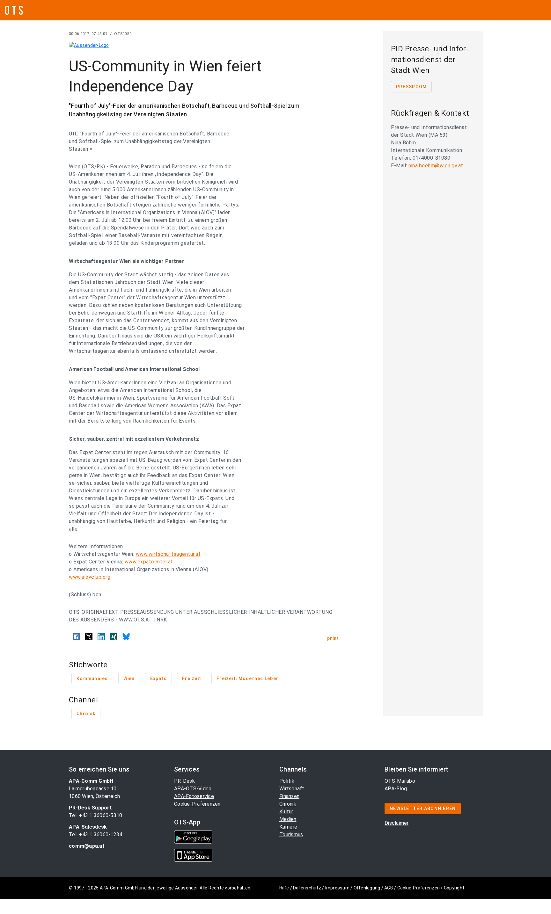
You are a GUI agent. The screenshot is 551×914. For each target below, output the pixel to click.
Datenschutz (307, 887)
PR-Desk (184, 781)
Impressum (337, 887)
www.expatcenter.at (149, 562)
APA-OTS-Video (192, 789)
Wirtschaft (292, 789)
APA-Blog (396, 789)
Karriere (288, 827)
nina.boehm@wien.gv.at (435, 166)
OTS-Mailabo (400, 781)
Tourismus (291, 834)
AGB (388, 887)
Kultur (286, 812)
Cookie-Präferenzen (197, 804)
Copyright (454, 887)
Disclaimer (397, 823)
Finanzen (289, 796)
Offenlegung (367, 887)
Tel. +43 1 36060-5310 (95, 815)
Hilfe (284, 887)
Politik (286, 781)
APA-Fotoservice (194, 796)
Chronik (287, 804)
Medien (288, 819)
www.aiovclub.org (89, 577)
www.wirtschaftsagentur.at (168, 554)
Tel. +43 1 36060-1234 (95, 834)
